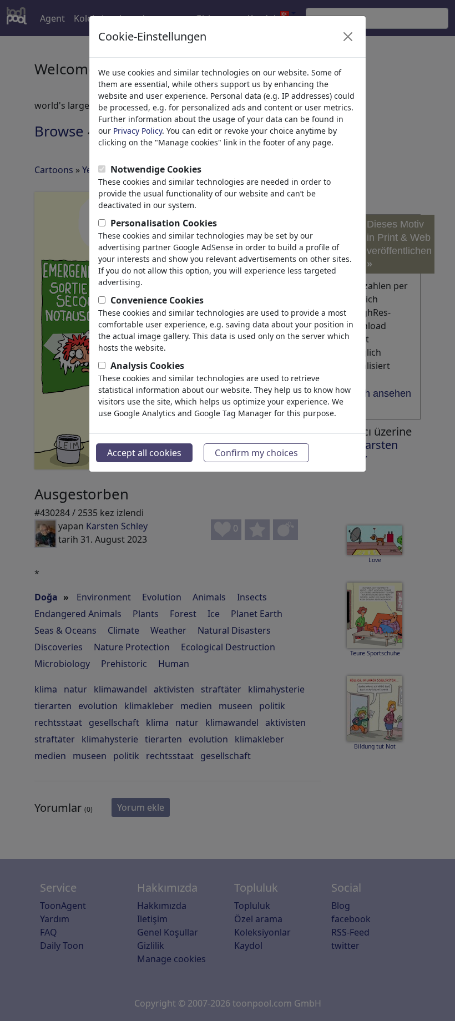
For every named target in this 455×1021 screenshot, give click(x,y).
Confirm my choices (256, 453)
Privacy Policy (137, 130)
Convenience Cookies (157, 300)
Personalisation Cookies (163, 223)
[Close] (348, 37)
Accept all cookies (144, 453)
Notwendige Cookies (155, 169)
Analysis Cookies (147, 366)
